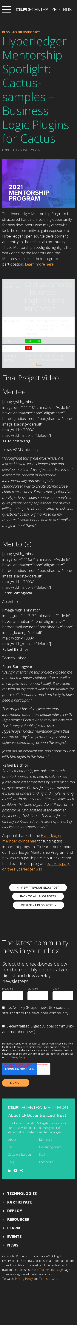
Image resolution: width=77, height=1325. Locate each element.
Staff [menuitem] (42, 1155)
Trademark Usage (51, 1270)
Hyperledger (12, 150)
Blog (6, 32)
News (13, 1245)
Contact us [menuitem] (46, 1162)
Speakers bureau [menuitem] (19, 1155)
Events (14, 1236)
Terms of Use (48, 1279)
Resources (18, 1219)
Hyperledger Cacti (26, 32)
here (39, 364)
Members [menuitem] (45, 1140)
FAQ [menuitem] (11, 1162)
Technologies (22, 1193)
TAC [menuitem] (11, 1147)
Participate (19, 1202)
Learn (13, 1227)
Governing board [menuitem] (50, 1147)
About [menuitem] (12, 1140)
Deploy (14, 1210)
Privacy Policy (18, 1057)
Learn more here (39, 264)
